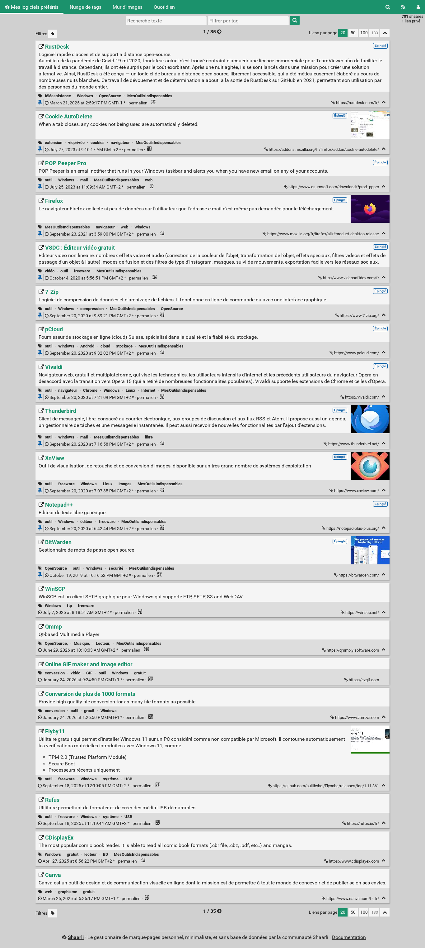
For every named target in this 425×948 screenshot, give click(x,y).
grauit (89, 710)
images (125, 483)
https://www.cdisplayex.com (354, 861)
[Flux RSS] (403, 7)
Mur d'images (127, 7)
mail (84, 180)
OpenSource (110, 95)
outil (48, 180)
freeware (82, 271)
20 (342, 33)
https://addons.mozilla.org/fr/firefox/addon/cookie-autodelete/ (324, 149)
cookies (98, 142)
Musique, (82, 643)
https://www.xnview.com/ (356, 490)
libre (149, 437)
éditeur (86, 521)
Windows (85, 95)
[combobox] (248, 20)
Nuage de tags (85, 7)
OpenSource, (56, 643)
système (111, 779)
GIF (89, 673)
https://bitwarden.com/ (359, 575)
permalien (98, 103)
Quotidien (164, 7)
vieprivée (76, 142)
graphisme (67, 891)
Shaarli (76, 937)
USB (128, 779)
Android (87, 346)
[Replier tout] (385, 33)
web (148, 180)
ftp (69, 605)
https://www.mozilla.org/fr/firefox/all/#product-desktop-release (323, 234)
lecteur (90, 854)
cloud (105, 346)
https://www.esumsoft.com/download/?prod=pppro (333, 186)
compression (92, 308)
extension (53, 142)
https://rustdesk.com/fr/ (357, 102)
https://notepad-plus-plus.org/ (352, 528)
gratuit (140, 673)
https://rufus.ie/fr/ (363, 823)
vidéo (49, 271)
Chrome (90, 390)
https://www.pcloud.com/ (356, 353)
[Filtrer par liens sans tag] (52, 34)
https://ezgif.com (364, 679)
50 (353, 33)
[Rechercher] (388, 7)
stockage (124, 346)
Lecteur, (103, 643)
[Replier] (383, 102)
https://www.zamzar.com (357, 717)
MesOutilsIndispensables (149, 95)
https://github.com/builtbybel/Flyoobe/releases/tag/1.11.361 (326, 785)
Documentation (349, 937)
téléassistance (58, 95)
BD (105, 854)
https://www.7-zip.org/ (359, 315)
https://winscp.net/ (362, 612)
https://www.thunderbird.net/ (353, 444)
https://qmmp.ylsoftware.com (353, 650)
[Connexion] (418, 7)
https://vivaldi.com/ (362, 397)
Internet (148, 390)
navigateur (120, 142)
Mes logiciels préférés (34, 7)
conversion (55, 673)
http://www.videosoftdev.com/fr (351, 277)
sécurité (116, 568)
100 (364, 33)
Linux (130, 390)
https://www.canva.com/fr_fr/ (352, 898)
